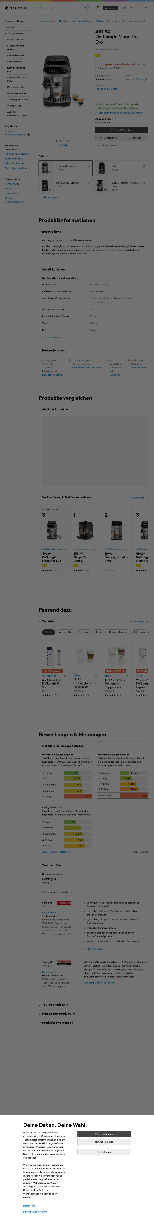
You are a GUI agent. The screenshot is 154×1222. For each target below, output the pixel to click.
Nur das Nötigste (104, 1141)
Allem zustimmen (104, 1134)
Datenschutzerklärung (35, 1211)
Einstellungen (104, 1152)
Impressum (29, 1205)
